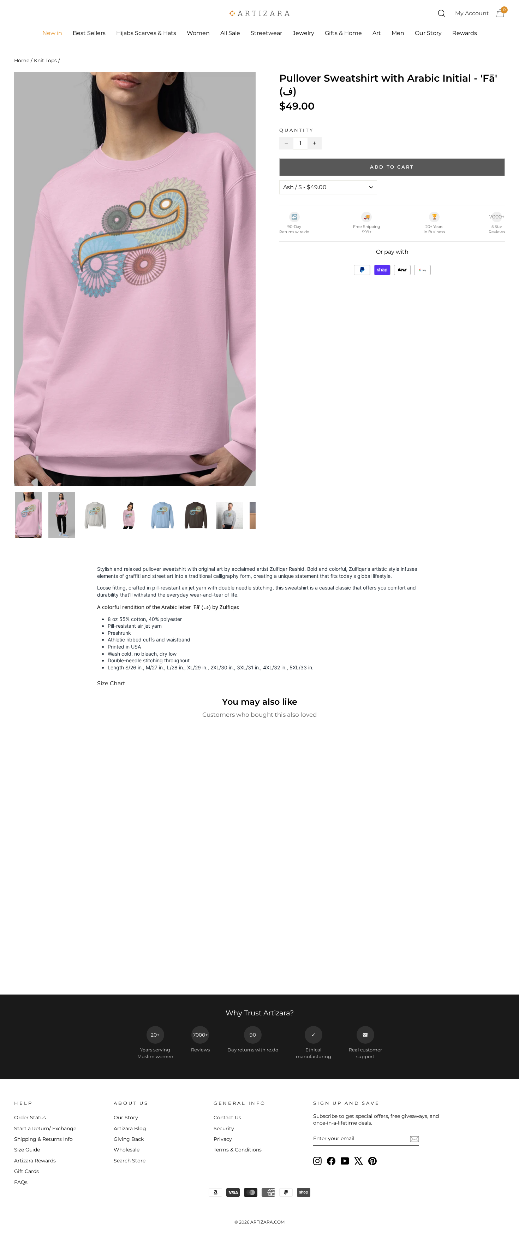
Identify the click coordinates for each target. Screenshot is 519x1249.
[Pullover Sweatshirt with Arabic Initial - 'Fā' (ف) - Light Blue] (82, 970)
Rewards (464, 33)
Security (224, 1128)
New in (52, 33)
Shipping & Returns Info (43, 1139)
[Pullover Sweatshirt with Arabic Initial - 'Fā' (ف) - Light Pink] (91, 970)
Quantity (296, 130)
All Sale (230, 33)
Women (198, 33)
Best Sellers (89, 33)
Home (21, 60)
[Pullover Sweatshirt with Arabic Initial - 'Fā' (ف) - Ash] (53, 970)
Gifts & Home (343, 33)
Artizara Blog (130, 1128)
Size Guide (27, 1150)
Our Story (428, 33)
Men (398, 33)
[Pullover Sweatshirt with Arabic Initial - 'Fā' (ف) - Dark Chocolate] (72, 970)
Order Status (30, 1117)
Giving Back (129, 1139)
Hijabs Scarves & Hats (146, 33)
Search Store (129, 1160)
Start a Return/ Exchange (45, 1128)
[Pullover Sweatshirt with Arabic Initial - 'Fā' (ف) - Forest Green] (63, 970)
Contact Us (227, 1117)
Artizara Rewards (35, 1160)
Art (376, 33)
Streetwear (266, 33)
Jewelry (303, 33)
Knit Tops (45, 60)
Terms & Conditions (238, 1150)
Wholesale (126, 1150)
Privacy (223, 1139)
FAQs (21, 1182)
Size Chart (111, 683)
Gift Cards (26, 1171)
